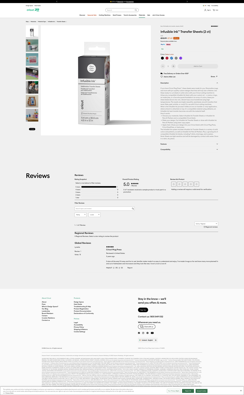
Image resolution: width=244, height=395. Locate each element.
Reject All (188, 391)
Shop (27, 21)
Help (209, 5)
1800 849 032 (156, 316)
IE (205, 5)
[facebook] (139, 333)
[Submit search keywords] (136, 10)
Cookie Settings (79, 332)
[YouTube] (152, 333)
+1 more (32, 129)
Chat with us (148, 327)
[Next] (147, 81)
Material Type (42, 21)
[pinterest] (147, 333)
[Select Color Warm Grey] (176, 58)
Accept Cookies (201, 391)
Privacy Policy (10, 393)
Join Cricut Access (158, 15)
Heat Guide (38, 5)
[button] (207, 10)
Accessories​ (130, 1)
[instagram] (143, 333)
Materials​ (120, 1)
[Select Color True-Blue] (171, 58)
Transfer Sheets (61, 21)
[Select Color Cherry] (167, 58)
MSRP (162, 35)
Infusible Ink (51, 21)
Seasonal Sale (92, 15)
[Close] (241, 391)
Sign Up (143, 310)
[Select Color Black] (162, 58)
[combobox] (122, 10)
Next (187, 1)
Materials (33, 21)
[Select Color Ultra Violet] (181, 58)
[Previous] (45, 81)
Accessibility (214, 5)
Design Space (29, 5)
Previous (57, 1)
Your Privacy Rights (173, 391)
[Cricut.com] (33, 10)
